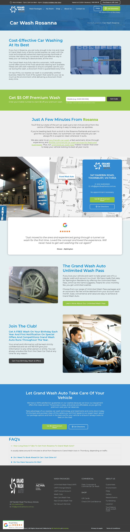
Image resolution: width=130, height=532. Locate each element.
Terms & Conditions (113, 528)
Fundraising (111, 501)
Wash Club (58, 494)
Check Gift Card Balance (91, 502)
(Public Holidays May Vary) (52, 2)
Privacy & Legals (97, 528)
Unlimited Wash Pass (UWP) (65, 485)
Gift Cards (85, 498)
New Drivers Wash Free (63, 501)
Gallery (108, 494)
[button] (95, 60)
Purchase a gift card (110, 2)
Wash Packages (35, 9)
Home (90, 23)
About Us (68, 9)
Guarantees (110, 485)
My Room (50, 9)
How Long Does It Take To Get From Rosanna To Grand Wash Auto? (43, 446)
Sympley (66, 528)
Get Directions (113, 9)
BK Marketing (56, 528)
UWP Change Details (62, 488)
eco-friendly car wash (59, 140)
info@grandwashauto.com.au (23, 507)
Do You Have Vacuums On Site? (27, 462)
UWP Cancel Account (62, 491)
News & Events (111, 497)
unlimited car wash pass (62, 145)
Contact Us (80, 9)
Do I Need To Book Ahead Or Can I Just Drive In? (35, 457)
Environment (111, 488)
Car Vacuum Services (62, 504)
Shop (58, 9)
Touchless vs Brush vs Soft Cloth (111, 509)
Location (97, 23)
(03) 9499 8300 (17, 504)
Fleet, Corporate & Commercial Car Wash (90, 485)
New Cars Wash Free (62, 497)
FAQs (98, 8)
